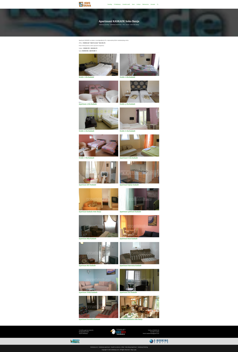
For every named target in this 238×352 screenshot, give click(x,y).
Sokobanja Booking (143, 347)
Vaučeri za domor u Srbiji (117, 347)
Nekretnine (145, 4)
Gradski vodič (126, 4)
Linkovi (138, 4)
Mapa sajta (133, 349)
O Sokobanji (117, 4)
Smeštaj (110, 4)
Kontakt (153, 4)
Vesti (133, 4)
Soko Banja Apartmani (131, 347)
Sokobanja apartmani (104, 347)
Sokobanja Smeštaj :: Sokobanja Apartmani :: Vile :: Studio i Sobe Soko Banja (119, 24)
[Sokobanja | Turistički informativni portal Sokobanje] (85, 4)
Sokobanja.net (94, 347)
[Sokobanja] (75, 341)
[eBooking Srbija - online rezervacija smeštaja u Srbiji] (159, 341)
